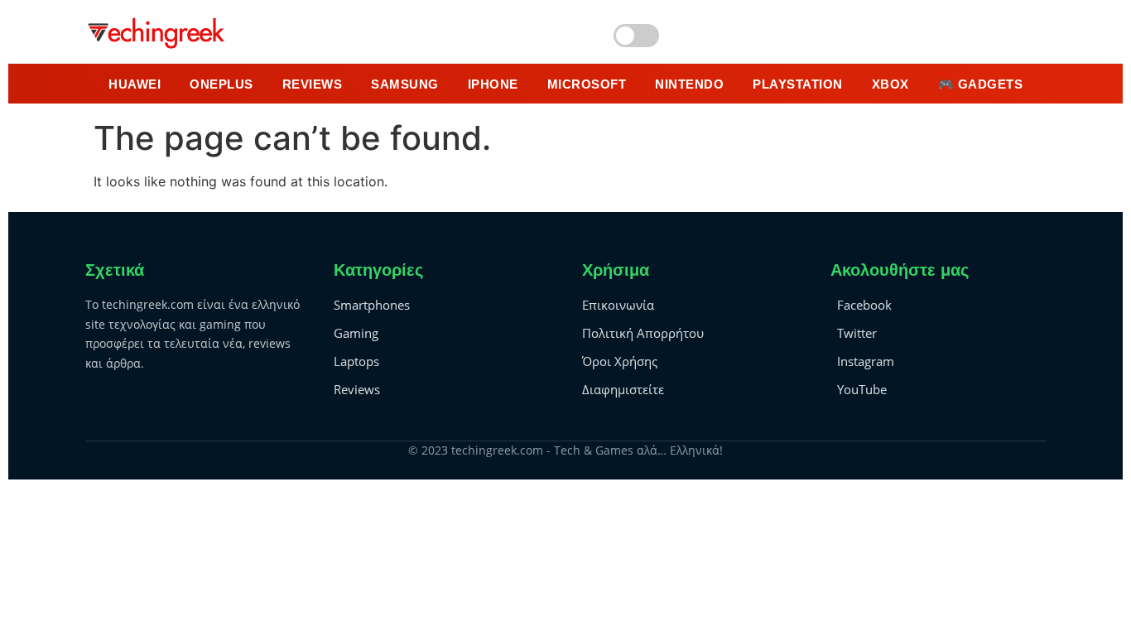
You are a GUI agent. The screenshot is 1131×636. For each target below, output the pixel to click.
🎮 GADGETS (980, 84)
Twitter (857, 333)
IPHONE (493, 84)
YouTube (862, 389)
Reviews (357, 389)
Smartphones (372, 304)
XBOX (890, 84)
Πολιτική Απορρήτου (643, 333)
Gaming (356, 333)
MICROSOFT (587, 84)
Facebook (864, 304)
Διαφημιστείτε (623, 389)
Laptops (356, 361)
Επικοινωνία (618, 304)
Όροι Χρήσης (619, 361)
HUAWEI (134, 84)
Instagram (865, 361)
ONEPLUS (221, 84)
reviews (312, 84)
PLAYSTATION (798, 84)
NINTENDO (689, 84)
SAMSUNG (405, 84)
